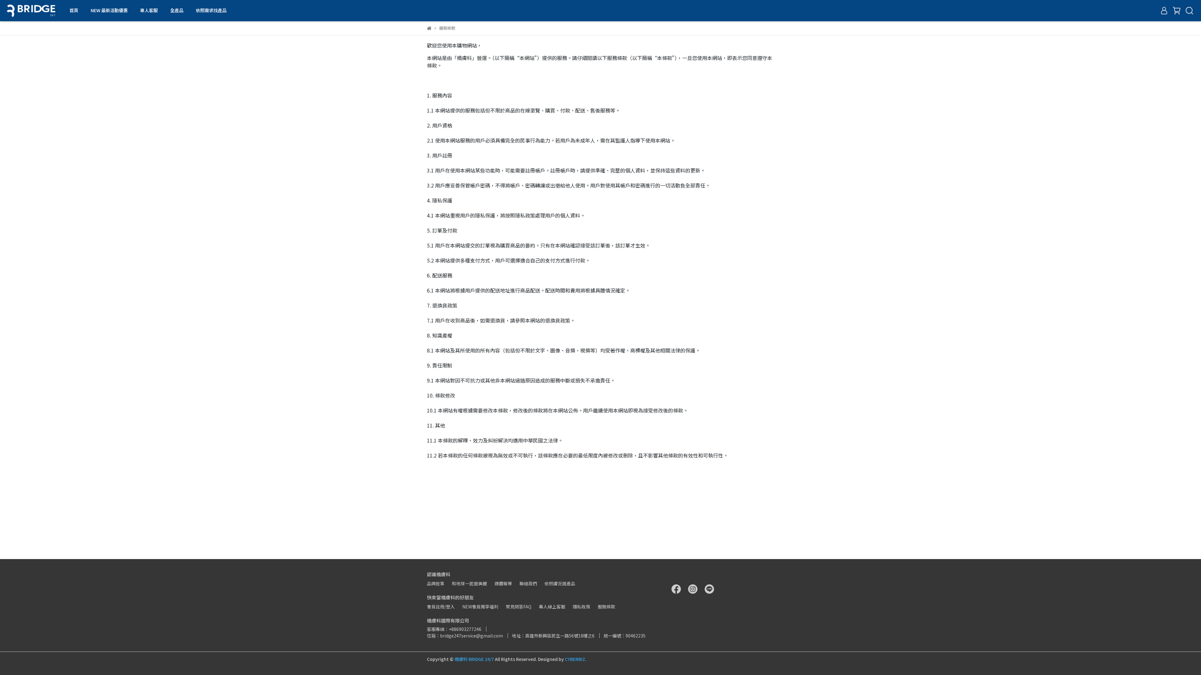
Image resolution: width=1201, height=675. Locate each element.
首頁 (73, 10)
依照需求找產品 (211, 10)
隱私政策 (581, 606)
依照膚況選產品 (560, 583)
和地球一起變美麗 (469, 583)
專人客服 (149, 10)
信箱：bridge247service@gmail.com (465, 635)
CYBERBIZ (575, 659)
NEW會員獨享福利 (480, 606)
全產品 (176, 10)
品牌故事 (435, 583)
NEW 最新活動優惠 (109, 10)
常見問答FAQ (518, 606)
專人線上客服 (552, 606)
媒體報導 (503, 583)
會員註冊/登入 (441, 606)
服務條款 (606, 606)
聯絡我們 (528, 583)
